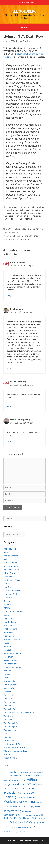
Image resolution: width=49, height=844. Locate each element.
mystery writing (23, 801)
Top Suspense (9, 730)
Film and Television (12, 591)
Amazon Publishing (29, 772)
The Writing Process (12, 726)
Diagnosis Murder (11, 570)
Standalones (10, 814)
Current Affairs (10, 563)
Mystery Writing (10, 660)
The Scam (8, 716)
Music (6, 643)
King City (7, 618)
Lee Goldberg (24, 11)
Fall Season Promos (12, 580)
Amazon (18, 772)
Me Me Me (8, 632)
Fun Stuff (7, 597)
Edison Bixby (9, 573)
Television (25, 229)
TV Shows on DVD (11, 744)
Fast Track (8, 587)
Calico (5, 780)
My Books (7, 650)
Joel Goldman (23, 793)
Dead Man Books (11, 566)
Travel (6, 733)
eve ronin (32, 784)
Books (6, 552)
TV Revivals (8, 740)
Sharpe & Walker (10, 688)
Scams (6, 678)
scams (36, 806)
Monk (7, 801)
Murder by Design (11, 639)
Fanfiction (11, 789)
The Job (7, 705)
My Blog (7, 646)
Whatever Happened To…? (15, 751)
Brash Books (28, 775)
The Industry (37, 229)
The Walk (7, 719)
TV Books (15, 822)
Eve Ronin (7, 577)
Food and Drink (10, 594)
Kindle (6, 615)
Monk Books (9, 636)
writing (24, 832)
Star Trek (21, 815)
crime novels (12, 780)
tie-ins (40, 818)
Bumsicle (7, 559)
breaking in (38, 775)
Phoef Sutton (39, 802)
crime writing (27, 779)
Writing (6, 754)
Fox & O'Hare (21, 788)
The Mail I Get (9, 709)
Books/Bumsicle (10, 556)
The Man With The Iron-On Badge (18, 712)
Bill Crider (7, 775)
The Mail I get (15, 818)
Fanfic (6, 584)
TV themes (17, 828)
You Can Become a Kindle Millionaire (23, 236)
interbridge (38, 840)
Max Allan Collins (31, 797)
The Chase (8, 695)
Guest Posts (9, 604)
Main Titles (8, 625)
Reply (9, 296)
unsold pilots (17, 832)
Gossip (6, 601)
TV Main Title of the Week (18, 239)
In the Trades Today (12, 611)
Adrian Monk (8, 772)
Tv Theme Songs (27, 828)
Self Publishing (10, 685)
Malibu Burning (10, 629)
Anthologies (39, 772)
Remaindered (9, 671)
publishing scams (10, 807)
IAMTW (6, 608)
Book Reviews (9, 549)
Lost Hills (21, 797)
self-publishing (27, 811)
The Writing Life (10, 232)
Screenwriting (9, 681)
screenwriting (12, 811)
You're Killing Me (11, 758)
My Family (8, 657)
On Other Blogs (13, 229)
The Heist (7, 699)
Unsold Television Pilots (14, 747)
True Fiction (8, 737)
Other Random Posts (12, 667)
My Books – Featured (13, 653)
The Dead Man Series (33, 815)
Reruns (6, 674)
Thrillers (35, 818)
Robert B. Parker (24, 807)
